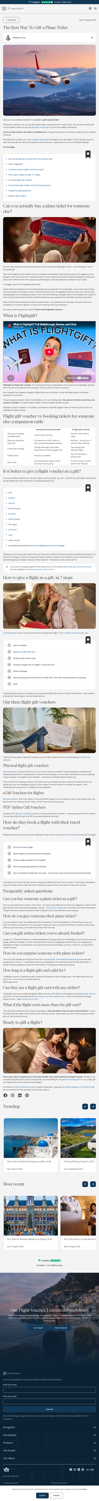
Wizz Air (11, 503)
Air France (12, 529)
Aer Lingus (12, 524)
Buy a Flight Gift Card (26, 651)
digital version (68, 1315)
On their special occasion (13, 633)
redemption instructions (65, 834)
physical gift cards (13, 771)
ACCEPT (42, 1495)
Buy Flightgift (38, 1328)
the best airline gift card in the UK (40, 569)
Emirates (12, 514)
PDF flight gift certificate (21, 813)
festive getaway (72, 1087)
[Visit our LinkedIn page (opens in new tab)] (78, 1469)
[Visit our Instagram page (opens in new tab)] (74, 1469)
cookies (84, 1489)
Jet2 (10, 535)
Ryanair (11, 498)
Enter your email (9, 1396)
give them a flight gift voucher (43, 127)
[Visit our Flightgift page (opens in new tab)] (82, 1469)
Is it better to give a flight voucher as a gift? (26, 169)
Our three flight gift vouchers (20, 180)
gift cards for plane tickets (34, 139)
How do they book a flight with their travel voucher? (29, 185)
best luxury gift (34, 771)
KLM (10, 492)
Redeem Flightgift (61, 1328)
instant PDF (47, 1315)
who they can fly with (29, 999)
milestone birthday (27, 1087)
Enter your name (10, 1384)
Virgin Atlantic (14, 540)
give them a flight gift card (59, 907)
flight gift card (78, 945)
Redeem (24, 847)
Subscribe (49, 1409)
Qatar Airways (14, 519)
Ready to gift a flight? (17, 196)
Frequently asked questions (19, 190)
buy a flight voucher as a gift (72, 633)
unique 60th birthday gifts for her (72, 1079)
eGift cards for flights (15, 799)
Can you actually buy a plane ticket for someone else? (30, 159)
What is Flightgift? (15, 164)
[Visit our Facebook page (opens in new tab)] (70, 1469)
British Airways (14, 508)
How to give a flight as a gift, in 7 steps (24, 174)
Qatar (51, 996)
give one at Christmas (12, 979)
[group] (31, 1145)
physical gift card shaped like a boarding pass (63, 959)
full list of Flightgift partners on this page (47, 545)
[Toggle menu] (95, 8)
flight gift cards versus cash (79, 566)
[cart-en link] (90, 8)
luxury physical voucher (29, 1315)
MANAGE (56, 1495)
